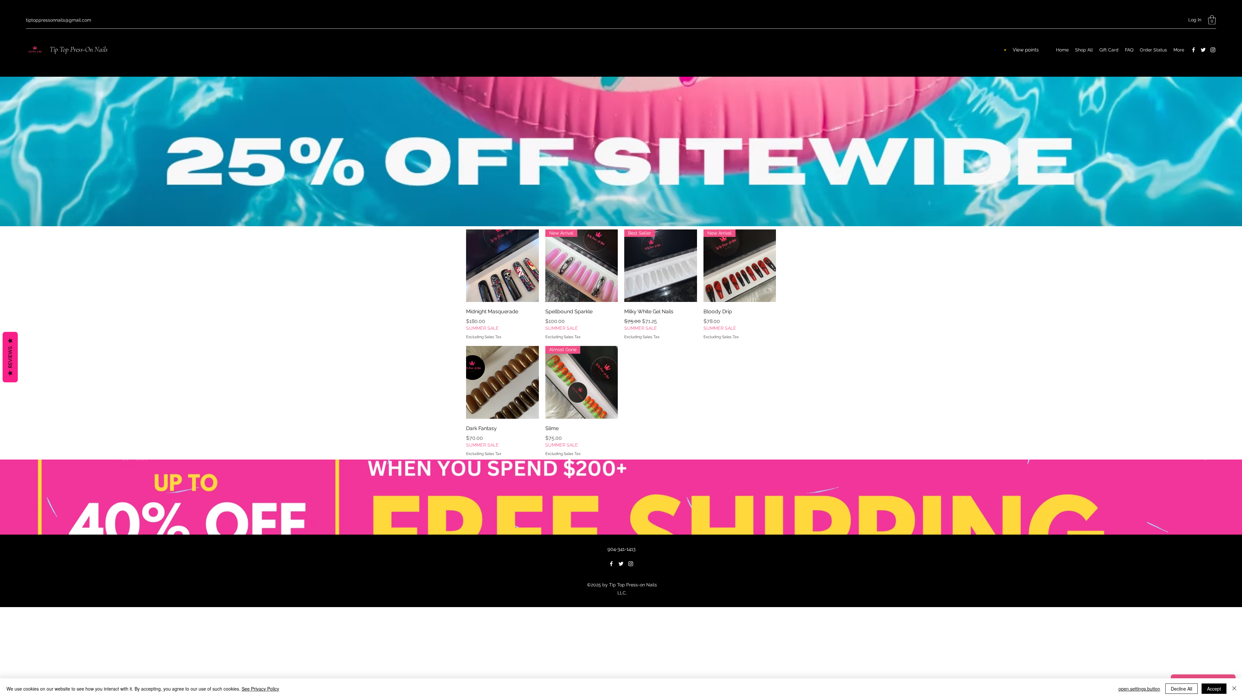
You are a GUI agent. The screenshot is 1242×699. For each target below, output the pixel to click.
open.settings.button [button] (1139, 688)
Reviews (10, 357)
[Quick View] (502, 265)
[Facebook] (1193, 50)
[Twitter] (1203, 50)
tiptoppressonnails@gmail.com (58, 20)
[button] (1212, 20)
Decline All (1181, 688)
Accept (1214, 688)
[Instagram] (1213, 50)
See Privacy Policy (260, 688)
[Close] (1234, 688)
